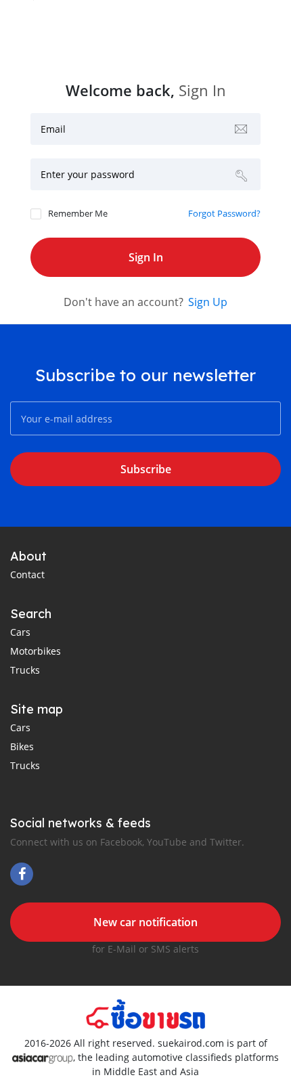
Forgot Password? (224, 213)
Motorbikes (35, 651)
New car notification (145, 922)
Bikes (22, 746)
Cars (20, 632)
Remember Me (78, 213)
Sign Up (207, 302)
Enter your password (88, 174)
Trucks (25, 669)
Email (53, 129)
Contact (27, 574)
